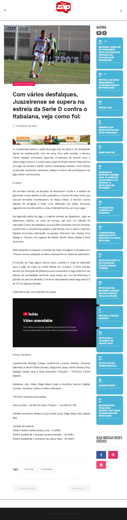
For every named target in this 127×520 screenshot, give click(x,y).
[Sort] (104, 33)
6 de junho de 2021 (26, 126)
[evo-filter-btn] (99, 33)
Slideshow (47, 469)
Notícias (29, 469)
